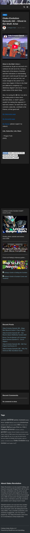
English (14, 427)
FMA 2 (24, 427)
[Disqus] (15, 187)
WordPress (11, 530)
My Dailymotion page (9, 114)
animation (4, 420)
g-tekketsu (22, 429)
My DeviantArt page (9, 119)
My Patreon (6, 124)
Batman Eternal (17, 422)
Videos (4, 14)
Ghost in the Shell (19, 153)
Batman (12, 422)
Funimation (17, 429)
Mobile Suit (8, 438)
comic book (10, 424)
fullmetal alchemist (8, 429)
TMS (14, 443)
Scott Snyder (9, 443)
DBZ (18, 425)
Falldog (23, 487)
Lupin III (6, 436)
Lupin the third (18, 436)
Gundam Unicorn (11, 432)
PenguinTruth (17, 489)
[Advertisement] (15, 302)
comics (15, 424)
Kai (10, 434)
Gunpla (17, 432)
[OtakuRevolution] (15, 2)
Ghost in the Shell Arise (10, 155)
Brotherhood (24, 422)
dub (11, 427)
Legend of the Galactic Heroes (19, 434)
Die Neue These (24, 424)
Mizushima (3, 438)
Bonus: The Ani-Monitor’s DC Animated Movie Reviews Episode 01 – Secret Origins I (14, 339)
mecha (24, 436)
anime (10, 153)
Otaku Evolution (8, 157)
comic (6, 424)
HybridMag (21, 530)
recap (27, 440)
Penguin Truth (12, 27)
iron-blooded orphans (23, 432)
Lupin (2, 436)
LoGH (27, 434)
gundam (4, 432)
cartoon (3, 424)
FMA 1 (20, 427)
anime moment (19, 420)
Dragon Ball (5, 427)
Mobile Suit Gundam (16, 438)
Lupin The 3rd (12, 436)
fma (17, 427)
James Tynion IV (5, 434)
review (16, 157)
